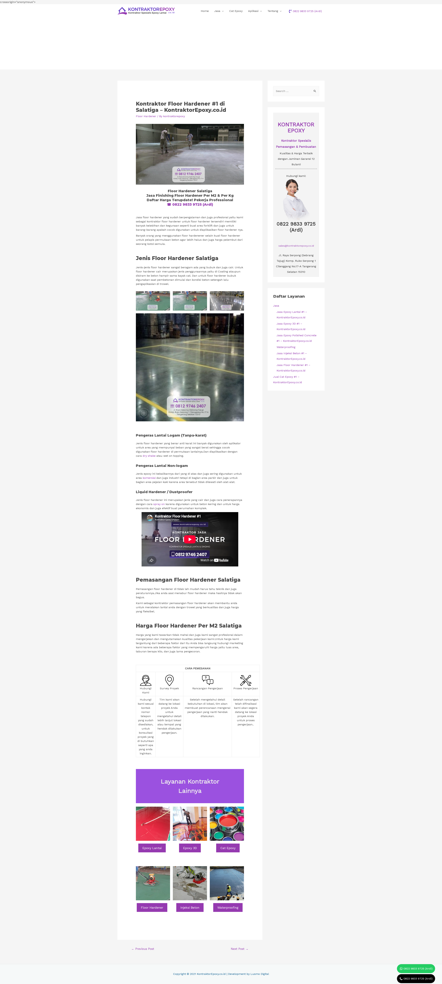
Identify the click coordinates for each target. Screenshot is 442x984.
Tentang (272, 11)
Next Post (239, 949)
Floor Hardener (146, 116)
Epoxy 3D (190, 848)
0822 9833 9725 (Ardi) (296, 227)
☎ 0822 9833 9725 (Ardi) (190, 204)
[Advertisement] (221, 43)
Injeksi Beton (189, 907)
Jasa (217, 11)
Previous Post (142, 949)
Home (205, 11)
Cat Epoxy (236, 11)
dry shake (149, 455)
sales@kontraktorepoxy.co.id (296, 245)
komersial (149, 477)
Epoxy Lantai (152, 848)
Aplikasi (253, 11)
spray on (159, 504)
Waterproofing (227, 907)
